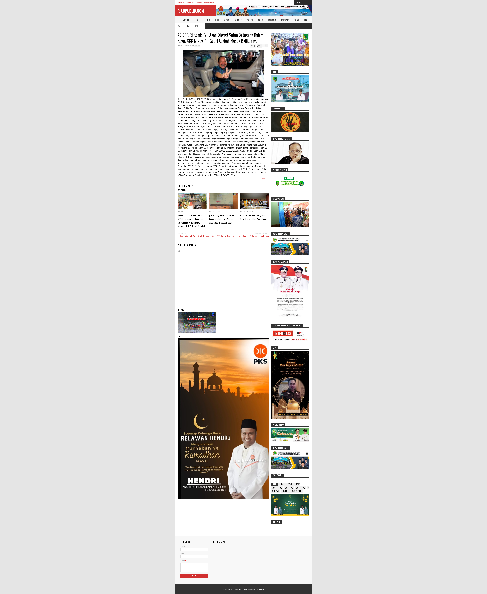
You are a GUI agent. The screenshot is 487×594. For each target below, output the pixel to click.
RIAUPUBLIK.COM (191, 11)
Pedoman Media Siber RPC (206, 2)
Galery (196, 19)
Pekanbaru (272, 19)
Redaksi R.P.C (190, 2)
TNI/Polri (198, 26)
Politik (296, 19)
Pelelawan (285, 19)
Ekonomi (186, 19)
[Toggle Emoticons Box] (179, 251)
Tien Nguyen (259, 589)
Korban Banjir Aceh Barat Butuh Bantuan (193, 236)
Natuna (260, 19)
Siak (188, 26)
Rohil (180, 26)
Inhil (217, 19)
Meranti (250, 19)
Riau (306, 19)
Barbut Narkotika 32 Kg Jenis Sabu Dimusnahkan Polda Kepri (253, 217)
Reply (181, 46)
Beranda (181, 2)
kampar (227, 19)
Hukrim (207, 19)
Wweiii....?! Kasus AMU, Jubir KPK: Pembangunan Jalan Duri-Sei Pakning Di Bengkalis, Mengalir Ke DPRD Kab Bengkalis (192, 221)
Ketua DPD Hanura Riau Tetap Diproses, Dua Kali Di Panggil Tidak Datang (240, 236)
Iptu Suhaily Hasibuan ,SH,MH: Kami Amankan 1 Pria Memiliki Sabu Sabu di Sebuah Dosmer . (222, 219)
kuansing (238, 19)
